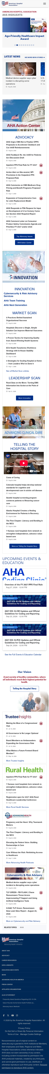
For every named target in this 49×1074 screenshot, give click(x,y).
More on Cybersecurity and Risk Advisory (23, 921)
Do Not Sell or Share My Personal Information (24, 1031)
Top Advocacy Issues (24, 236)
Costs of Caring (13, 477)
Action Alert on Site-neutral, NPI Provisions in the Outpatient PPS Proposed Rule (20, 175)
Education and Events (10, 970)
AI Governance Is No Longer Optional (22, 733)
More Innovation (24, 398)
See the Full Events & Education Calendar (23, 654)
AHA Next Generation (15, 305)
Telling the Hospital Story (24, 446)
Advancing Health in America (13, 980)
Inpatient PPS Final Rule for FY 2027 (21, 165)
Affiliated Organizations (11, 989)
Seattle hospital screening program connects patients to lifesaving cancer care (22, 500)
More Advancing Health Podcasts (20, 862)
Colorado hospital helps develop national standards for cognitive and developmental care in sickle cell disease (24, 487)
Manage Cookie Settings (30, 1034)
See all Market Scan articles (17, 371)
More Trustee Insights (15, 760)
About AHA (6, 951)
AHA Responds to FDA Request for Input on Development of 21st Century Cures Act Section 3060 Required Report (23, 211)
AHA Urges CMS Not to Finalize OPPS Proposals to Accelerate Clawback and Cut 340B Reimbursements (23, 145)
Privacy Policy (24, 1028)
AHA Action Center (24, 242)
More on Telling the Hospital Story (24, 546)
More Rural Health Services (17, 807)
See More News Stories (34, 57)
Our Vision (24, 672)
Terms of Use (13, 1034)
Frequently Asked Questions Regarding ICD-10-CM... (20, 999)
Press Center (7, 984)
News (4, 975)
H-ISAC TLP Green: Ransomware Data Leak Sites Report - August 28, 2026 (21, 911)
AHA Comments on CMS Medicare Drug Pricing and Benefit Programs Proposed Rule (23, 188)
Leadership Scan (24, 378)
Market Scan (24, 312)
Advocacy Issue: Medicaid (11, 1006)
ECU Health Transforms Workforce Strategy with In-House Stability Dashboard (21, 351)
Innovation (25, 288)
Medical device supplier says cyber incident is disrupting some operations (21, 81)
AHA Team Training (14, 300)
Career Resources (9, 960)
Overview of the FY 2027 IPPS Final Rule (24, 584)
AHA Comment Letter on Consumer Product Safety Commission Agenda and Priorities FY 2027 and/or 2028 (23, 224)
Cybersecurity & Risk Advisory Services (20, 295)
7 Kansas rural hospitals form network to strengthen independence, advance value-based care (24, 534)
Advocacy (6, 955)
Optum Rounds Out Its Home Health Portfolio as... (18, 1003)
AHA (22, 927)
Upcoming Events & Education (21, 561)
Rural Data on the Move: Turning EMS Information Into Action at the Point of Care (22, 385)
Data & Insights (7, 965)
